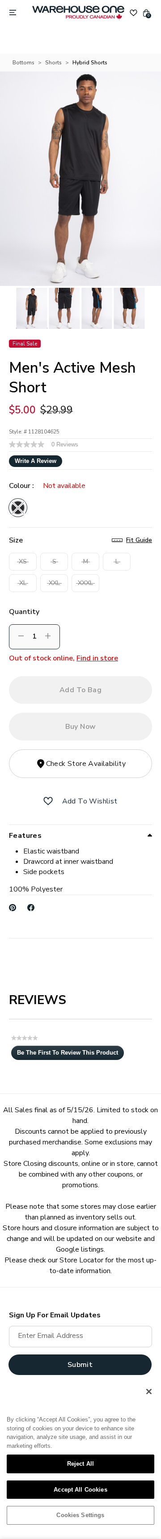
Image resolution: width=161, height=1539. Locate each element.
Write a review (35, 461)
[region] (80, 1457)
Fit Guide (139, 540)
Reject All (80, 1463)
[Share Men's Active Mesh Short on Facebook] (31, 907)
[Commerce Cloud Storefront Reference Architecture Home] (78, 12)
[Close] (149, 1391)
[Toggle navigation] (13, 13)
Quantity (24, 612)
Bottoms (23, 62)
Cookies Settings (80, 1515)
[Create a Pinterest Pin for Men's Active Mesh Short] (13, 907)
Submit (80, 1365)
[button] (48, 801)
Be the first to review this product (70, 1054)
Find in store (97, 658)
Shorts (53, 62)
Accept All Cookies (80, 1489)
